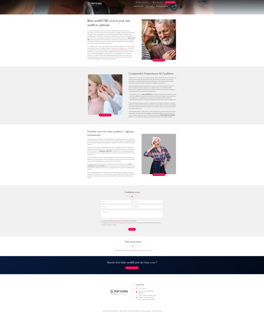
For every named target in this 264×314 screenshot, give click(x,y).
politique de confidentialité (121, 221)
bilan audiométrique (131, 250)
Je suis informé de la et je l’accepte (131, 222)
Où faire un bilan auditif (144, 250)
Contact (173, 6)
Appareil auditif (138, 6)
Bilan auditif (149, 6)
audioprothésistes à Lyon (120, 48)
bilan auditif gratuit (120, 250)
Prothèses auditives (162, 6)
